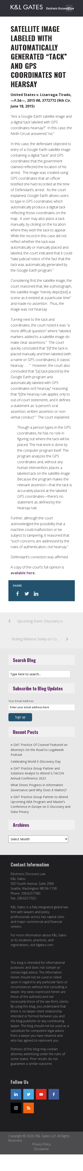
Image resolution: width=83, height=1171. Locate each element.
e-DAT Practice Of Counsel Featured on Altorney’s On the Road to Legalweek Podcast (39, 750)
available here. (23, 572)
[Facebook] (53, 1094)
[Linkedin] (16, 1094)
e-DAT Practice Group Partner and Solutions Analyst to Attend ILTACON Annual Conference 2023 (37, 773)
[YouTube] (41, 1094)
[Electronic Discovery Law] (43, 6)
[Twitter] (28, 1094)
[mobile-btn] (69, 8)
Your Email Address (20, 701)
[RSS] (28, 1108)
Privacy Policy (41, 1144)
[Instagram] (16, 1108)
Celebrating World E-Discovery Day (36, 761)
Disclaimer (41, 1149)
